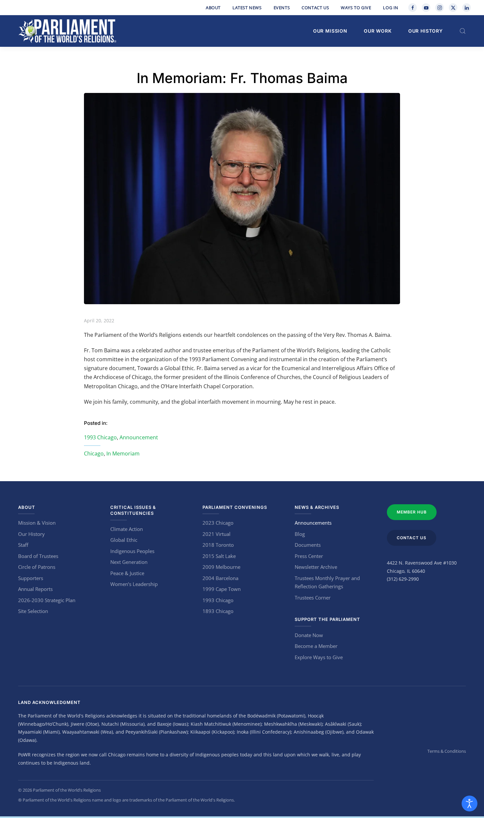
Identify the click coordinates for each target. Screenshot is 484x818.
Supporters (30, 578)
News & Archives (317, 507)
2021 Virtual (216, 534)
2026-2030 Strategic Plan (46, 600)
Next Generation (129, 562)
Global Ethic (123, 540)
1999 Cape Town (221, 589)
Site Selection (33, 611)
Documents (308, 544)
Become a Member (316, 646)
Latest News (247, 8)
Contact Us (315, 8)
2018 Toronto (218, 544)
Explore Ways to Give (319, 657)
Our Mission (330, 31)
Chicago (94, 453)
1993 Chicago (100, 437)
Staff (23, 544)
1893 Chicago (217, 611)
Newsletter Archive (316, 567)
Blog (300, 534)
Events (282, 8)
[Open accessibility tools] (469, 803)
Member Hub (412, 512)
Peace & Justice (127, 573)
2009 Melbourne (221, 567)
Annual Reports (35, 589)
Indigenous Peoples (132, 551)
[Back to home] (67, 31)
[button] (462, 31)
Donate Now (309, 635)
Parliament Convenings (234, 507)
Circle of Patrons (36, 567)
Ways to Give (356, 8)
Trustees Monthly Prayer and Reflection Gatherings (327, 582)
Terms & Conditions (446, 751)
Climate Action (126, 529)
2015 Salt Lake (219, 556)
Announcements (313, 522)
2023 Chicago (217, 522)
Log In (390, 8)
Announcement (139, 437)
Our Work (378, 31)
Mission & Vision (37, 522)
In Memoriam (123, 453)
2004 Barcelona (220, 578)
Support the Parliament (327, 619)
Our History (425, 31)
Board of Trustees (38, 556)
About (213, 8)
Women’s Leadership (134, 584)
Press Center (309, 556)
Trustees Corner (313, 597)
